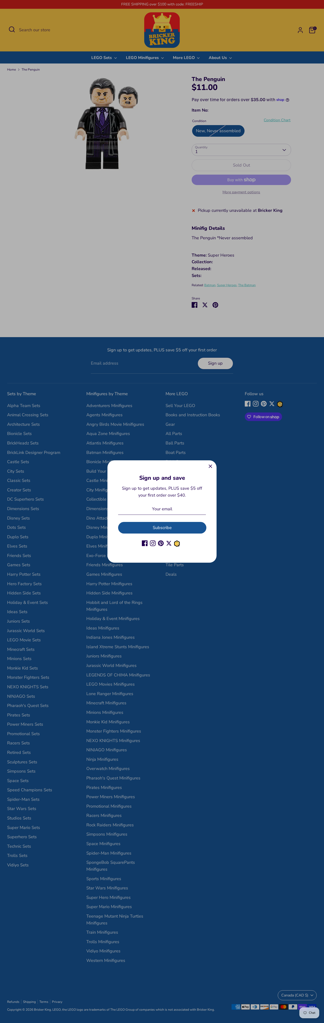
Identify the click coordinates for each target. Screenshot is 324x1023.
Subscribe (162, 527)
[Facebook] (145, 543)
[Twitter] (169, 543)
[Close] (210, 466)
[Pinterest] (161, 543)
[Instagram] (153, 543)
